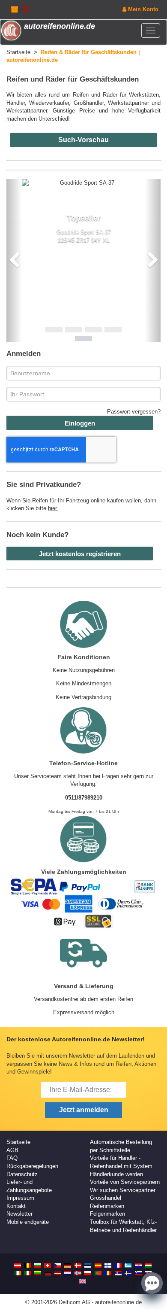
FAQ (12, 1158)
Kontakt (16, 1206)
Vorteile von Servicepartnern (125, 1182)
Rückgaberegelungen (32, 1166)
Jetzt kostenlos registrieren (80, 553)
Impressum (20, 1198)
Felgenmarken (107, 1214)
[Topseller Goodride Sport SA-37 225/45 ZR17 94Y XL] (83, 183)
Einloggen (80, 423)
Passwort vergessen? (134, 411)
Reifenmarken (107, 1206)
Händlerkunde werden (116, 1174)
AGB (12, 1150)
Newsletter (19, 1214)
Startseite (18, 1142)
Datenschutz (22, 1174)
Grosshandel (105, 1198)
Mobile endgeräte (27, 1222)
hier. (53, 508)
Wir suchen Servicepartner (122, 1190)
